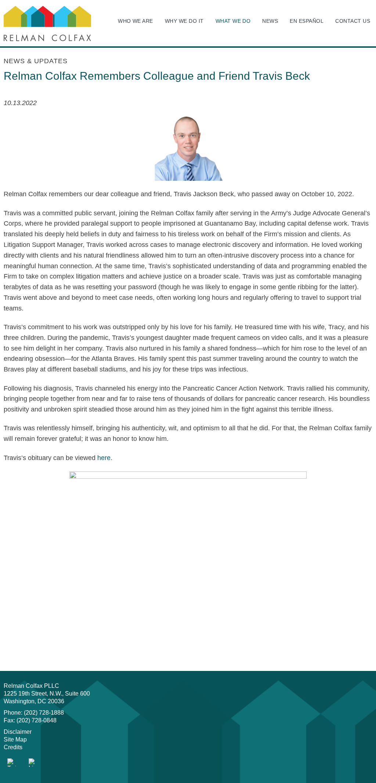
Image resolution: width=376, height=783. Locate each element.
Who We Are (135, 21)
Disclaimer (18, 732)
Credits (13, 747)
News (270, 21)
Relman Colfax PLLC (31, 686)
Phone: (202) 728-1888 (34, 713)
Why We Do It (184, 21)
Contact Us (352, 21)
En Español (306, 21)
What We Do (233, 21)
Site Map (15, 739)
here (104, 457)
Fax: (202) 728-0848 (30, 720)
